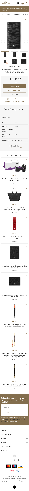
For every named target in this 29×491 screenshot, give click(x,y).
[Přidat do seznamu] (26, 20)
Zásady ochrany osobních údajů (12, 419)
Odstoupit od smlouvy (14, 480)
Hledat (18, 3)
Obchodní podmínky (21, 478)
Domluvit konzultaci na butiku (14, 91)
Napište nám (8, 101)
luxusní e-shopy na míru (12, 482)
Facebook (10, 460)
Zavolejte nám (16, 101)
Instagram (14, 460)
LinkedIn (19, 460)
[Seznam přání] (25, 159)
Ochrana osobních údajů (9, 478)
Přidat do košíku (14, 86)
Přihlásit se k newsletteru (14, 413)
